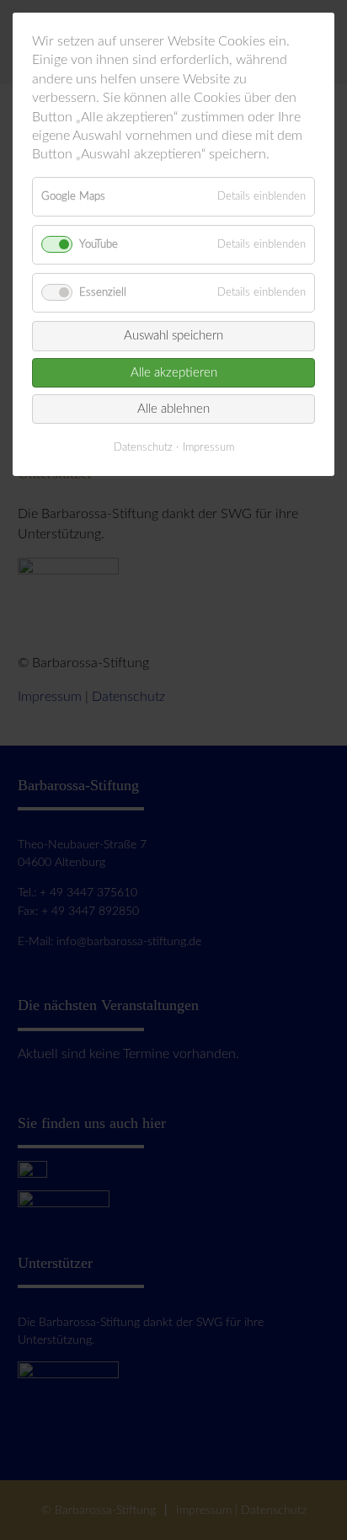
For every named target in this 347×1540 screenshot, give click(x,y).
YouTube (98, 244)
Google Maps (73, 196)
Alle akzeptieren (174, 372)
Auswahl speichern (173, 335)
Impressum (208, 447)
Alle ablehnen (173, 409)
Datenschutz (143, 447)
